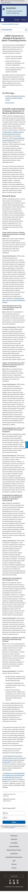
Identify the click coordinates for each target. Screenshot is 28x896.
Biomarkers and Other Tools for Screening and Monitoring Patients (13, 300)
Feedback (26, 444)
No (6, 818)
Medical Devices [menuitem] (7, 801)
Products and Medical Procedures (10, 24)
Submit (14, 822)
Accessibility (14, 842)
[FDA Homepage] (2, 19)
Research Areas (9, 102)
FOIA (14, 860)
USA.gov (13, 867)
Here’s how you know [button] (5, 2)
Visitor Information (14, 846)
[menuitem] (14, 795)
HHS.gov (14, 864)
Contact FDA (14, 876)
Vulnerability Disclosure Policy (14, 857)
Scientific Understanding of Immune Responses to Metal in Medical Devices (15, 98)
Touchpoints (11, 827)
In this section (7, 29)
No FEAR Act (14, 853)
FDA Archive (14, 835)
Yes (7, 813)
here (18, 13)
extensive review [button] (18, 116)
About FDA (14, 839)
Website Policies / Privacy (14, 850)
